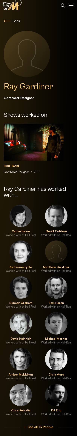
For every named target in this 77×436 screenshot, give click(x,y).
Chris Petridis (20, 410)
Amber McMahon (21, 374)
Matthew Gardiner (56, 267)
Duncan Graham (20, 303)
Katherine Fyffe (21, 267)
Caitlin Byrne (21, 231)
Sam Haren (56, 303)
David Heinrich (20, 338)
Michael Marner (56, 338)
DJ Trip (56, 410)
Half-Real (11, 166)
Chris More (56, 374)
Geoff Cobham (56, 231)
